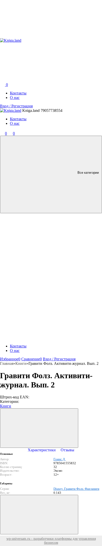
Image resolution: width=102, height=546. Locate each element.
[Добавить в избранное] (39, 428)
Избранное (10, 359)
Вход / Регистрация (16, 106)
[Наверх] (39, 514)
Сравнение (31, 359)
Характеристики (42, 450)
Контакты (18, 93)
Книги (5, 406)
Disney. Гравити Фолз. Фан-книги (76, 489)
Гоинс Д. (59, 459)
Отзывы (67, 450)
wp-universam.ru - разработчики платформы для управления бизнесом (51, 541)
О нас (15, 97)
